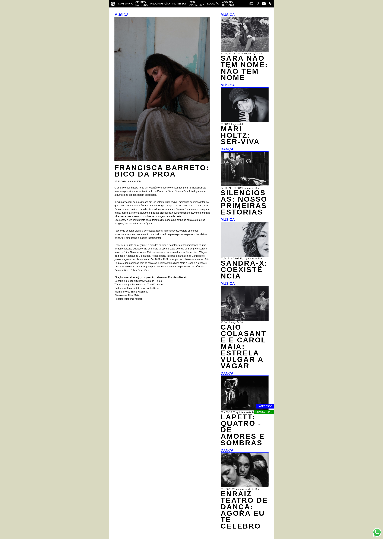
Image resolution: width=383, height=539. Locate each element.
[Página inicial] (113, 4)
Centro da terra (141, 3)
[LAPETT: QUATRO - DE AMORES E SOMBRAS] (245, 409)
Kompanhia (125, 3)
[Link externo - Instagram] (257, 4)
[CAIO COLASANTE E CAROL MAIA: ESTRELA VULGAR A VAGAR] (245, 320)
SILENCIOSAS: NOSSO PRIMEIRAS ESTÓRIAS (244, 202)
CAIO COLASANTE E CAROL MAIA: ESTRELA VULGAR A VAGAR (243, 346)
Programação (160, 3)
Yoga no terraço (228, 3)
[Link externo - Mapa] (270, 4)
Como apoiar (263, 412)
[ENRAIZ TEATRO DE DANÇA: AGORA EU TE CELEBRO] (245, 486)
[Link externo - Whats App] (377, 532)
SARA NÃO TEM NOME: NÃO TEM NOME (244, 68)
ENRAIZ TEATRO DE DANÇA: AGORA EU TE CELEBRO (244, 510)
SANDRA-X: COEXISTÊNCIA (244, 269)
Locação (213, 3)
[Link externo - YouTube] (264, 4)
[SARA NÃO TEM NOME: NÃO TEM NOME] (245, 51)
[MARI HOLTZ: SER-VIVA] (245, 121)
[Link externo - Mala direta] (251, 4)
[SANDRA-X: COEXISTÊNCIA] (245, 256)
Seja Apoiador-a (197, 3)
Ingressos (179, 3)
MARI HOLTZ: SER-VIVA (240, 135)
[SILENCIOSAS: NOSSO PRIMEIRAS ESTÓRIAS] (245, 185)
